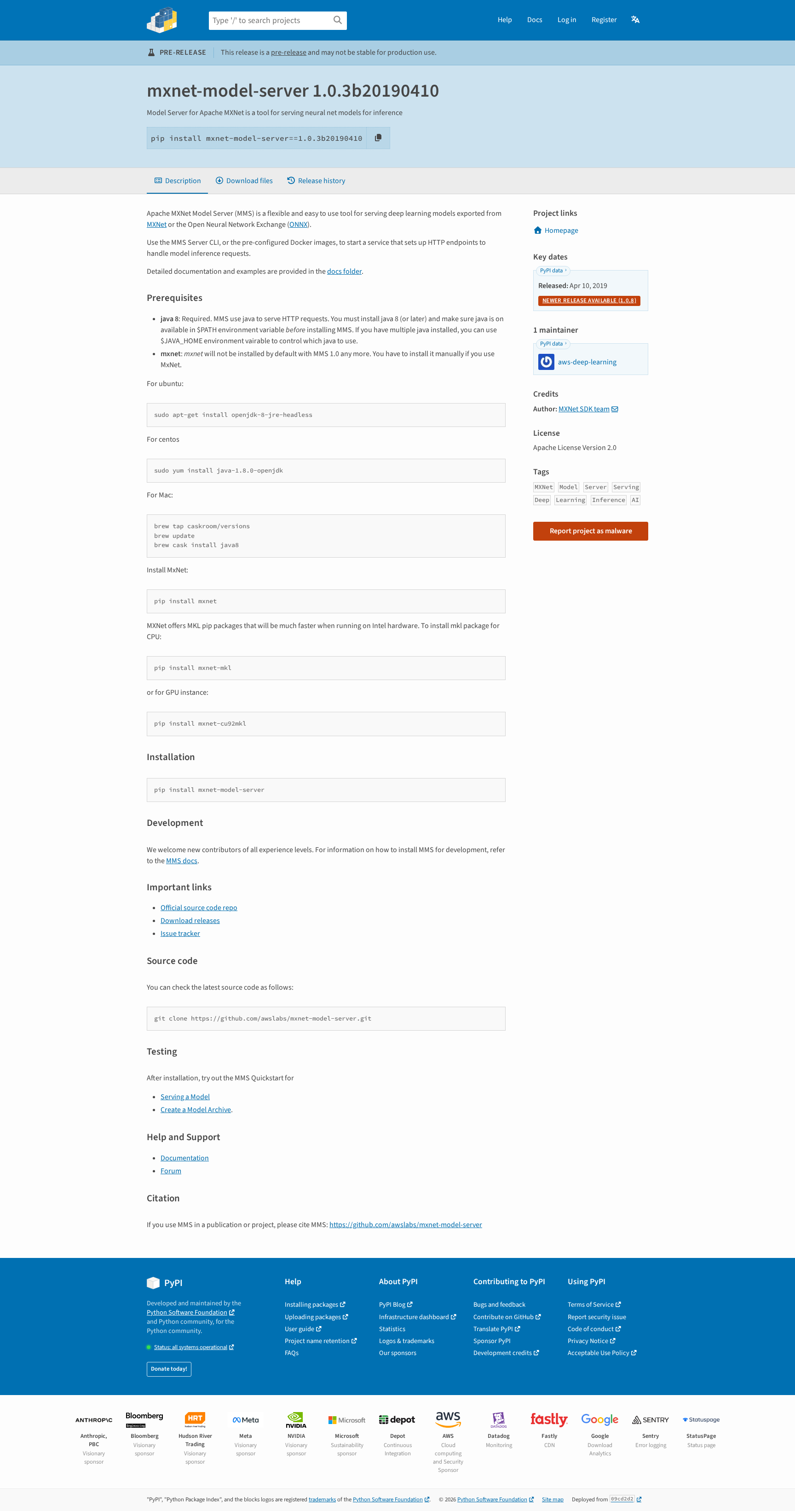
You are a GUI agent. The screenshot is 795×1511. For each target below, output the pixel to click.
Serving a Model (185, 1097)
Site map (553, 1499)
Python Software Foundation (187, 1312)
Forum (171, 1171)
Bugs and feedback (499, 1304)
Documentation (185, 1158)
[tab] (177, 181)
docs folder (344, 271)
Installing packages (311, 1304)
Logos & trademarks (406, 1341)
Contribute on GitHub (503, 1317)
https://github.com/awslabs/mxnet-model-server (405, 1225)
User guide (299, 1329)
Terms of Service (591, 1304)
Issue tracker (180, 934)
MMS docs (181, 861)
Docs (534, 20)
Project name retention (317, 1341)
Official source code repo (199, 908)
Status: (190, 1347)
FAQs (292, 1353)
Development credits (502, 1353)
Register (604, 20)
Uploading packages (313, 1317)
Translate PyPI (493, 1329)
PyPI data (551, 270)
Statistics (392, 1329)
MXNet (157, 224)
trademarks (322, 1499)
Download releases (190, 921)
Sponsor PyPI (492, 1341)
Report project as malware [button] (591, 531)
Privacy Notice (588, 1341)
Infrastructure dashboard (414, 1317)
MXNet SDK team (584, 409)
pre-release (288, 52)
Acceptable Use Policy (598, 1353)
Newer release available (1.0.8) (589, 300)
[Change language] (636, 20)
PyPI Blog (392, 1304)
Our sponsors (397, 1353)
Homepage (561, 230)
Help (505, 20)
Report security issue (597, 1317)
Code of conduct (591, 1329)
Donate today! (169, 1369)
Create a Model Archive (196, 1110)
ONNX (298, 224)
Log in (567, 20)
